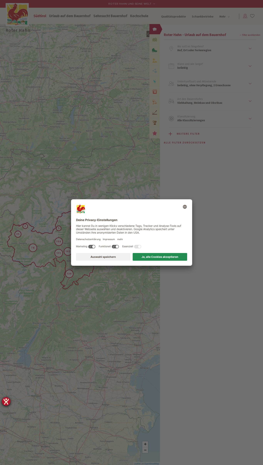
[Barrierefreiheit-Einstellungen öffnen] (6, 401)
